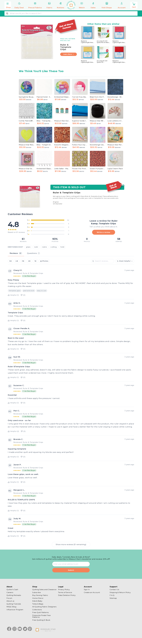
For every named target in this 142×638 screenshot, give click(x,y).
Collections (37, 610)
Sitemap (113, 598)
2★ (29, 261)
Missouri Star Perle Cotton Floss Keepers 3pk (115, 145)
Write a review (103, 232)
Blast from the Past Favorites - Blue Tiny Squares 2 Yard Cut (98, 97)
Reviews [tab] (15, 253)
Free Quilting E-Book (41, 620)
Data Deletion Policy (67, 595)
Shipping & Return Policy (120, 592)
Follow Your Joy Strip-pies (80, 145)
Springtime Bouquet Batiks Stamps (27, 97)
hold (62, 247)
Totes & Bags (37, 604)
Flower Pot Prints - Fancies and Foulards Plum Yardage (80, 169)
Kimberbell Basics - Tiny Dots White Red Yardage (44, 169)
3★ (23, 261)
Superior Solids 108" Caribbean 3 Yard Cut (80, 121)
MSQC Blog (11, 607)
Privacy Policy (64, 590)
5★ (10, 261)
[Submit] (7, 13)
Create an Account (92, 592)
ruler (36, 247)
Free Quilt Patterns (40, 612)
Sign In (87, 590)
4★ (16, 261)
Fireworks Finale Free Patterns (41, 616)
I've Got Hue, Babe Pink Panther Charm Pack (80, 97)
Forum (9, 598)
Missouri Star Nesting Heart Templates (27, 145)
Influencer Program (15, 610)
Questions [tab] (33, 253)
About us (10, 601)
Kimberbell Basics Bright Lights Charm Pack (62, 97)
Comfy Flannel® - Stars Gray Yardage (27, 121)
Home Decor (37, 598)
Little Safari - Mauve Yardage (62, 169)
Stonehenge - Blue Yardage (115, 97)
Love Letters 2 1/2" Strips (115, 121)
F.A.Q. (112, 595)
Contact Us (114, 590)
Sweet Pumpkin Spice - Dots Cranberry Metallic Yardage (98, 169)
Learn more (67, 54)
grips (28, 247)
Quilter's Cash (12, 590)
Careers (10, 592)
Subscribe (36, 592)
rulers (44, 247)
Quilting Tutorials (14, 604)
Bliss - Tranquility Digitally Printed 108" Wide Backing (44, 121)
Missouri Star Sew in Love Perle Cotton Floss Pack (27, 169)
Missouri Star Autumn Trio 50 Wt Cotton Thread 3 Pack (62, 121)
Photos (45, 261)
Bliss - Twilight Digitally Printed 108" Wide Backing (44, 145)
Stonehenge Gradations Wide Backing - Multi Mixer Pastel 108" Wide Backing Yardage (98, 145)
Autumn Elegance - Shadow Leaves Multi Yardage (62, 145)
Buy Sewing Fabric (40, 595)
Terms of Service (65, 592)
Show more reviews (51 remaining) (71, 544)
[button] (8, 4)
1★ (35, 261)
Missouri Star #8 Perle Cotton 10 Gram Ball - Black (98, 121)
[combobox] (71, 13)
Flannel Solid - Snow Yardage (44, 97)
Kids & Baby (37, 601)
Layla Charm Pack (115, 169)
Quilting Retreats (14, 595)
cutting (54, 247)
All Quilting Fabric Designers (44, 607)
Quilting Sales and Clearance (44, 590)
